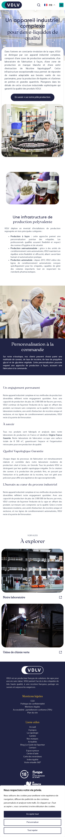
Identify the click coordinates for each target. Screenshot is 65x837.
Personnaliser (33, 822)
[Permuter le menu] (61, 5)
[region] (32, 811)
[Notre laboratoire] (60, 597)
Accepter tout (32, 814)
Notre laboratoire (14, 597)
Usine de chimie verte (16, 652)
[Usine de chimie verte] (60, 652)
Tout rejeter (32, 830)
